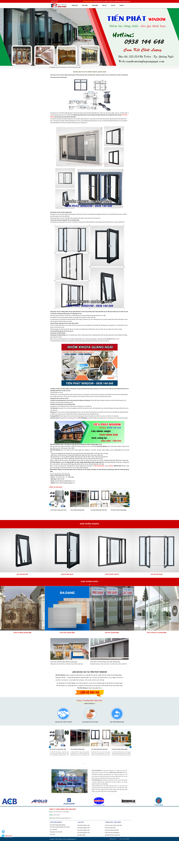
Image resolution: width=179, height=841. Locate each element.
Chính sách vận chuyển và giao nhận (113, 825)
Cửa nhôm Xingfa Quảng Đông (57, 825)
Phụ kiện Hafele (81, 835)
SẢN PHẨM (95, 5)
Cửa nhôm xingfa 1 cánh (83, 825)
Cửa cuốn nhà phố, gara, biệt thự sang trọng (63, 661)
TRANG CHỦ (75, 5)
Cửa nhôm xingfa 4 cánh (83, 832)
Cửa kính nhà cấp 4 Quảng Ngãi (118, 510)
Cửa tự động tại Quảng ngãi (77, 510)
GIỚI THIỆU (85, 5)
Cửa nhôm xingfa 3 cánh (83, 830)
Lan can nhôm (53, 829)
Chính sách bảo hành (110, 827)
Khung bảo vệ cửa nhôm (56, 831)
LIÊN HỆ (121, 5)
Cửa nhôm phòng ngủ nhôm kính (99, 510)
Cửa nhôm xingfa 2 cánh (83, 827)
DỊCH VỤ (104, 5)
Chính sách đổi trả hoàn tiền (112, 830)
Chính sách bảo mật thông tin (112, 832)
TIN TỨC (113, 5)
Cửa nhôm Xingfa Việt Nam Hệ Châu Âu (60, 827)
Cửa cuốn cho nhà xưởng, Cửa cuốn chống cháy (105, 661)
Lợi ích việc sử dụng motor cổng (58, 510)
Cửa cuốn (52, 834)
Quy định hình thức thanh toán (112, 835)
